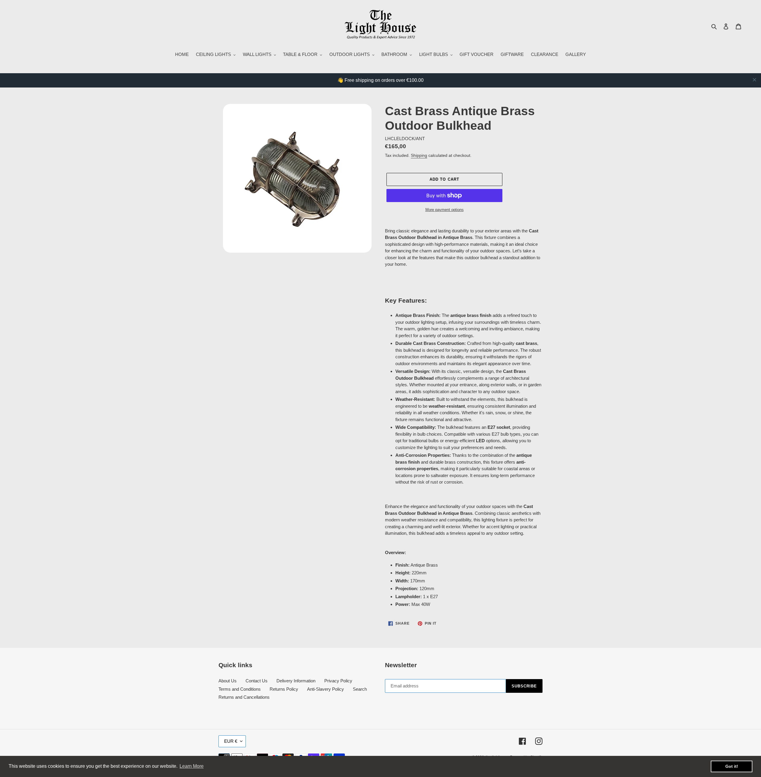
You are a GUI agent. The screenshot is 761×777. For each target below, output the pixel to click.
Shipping (419, 155)
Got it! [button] (731, 766)
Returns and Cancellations (244, 697)
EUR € (230, 741)
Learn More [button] (192, 766)
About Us (227, 680)
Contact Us (257, 680)
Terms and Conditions (239, 689)
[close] (754, 79)
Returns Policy (284, 689)
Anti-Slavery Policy (325, 689)
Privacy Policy (338, 680)
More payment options (444, 209)
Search (360, 689)
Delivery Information (295, 680)
